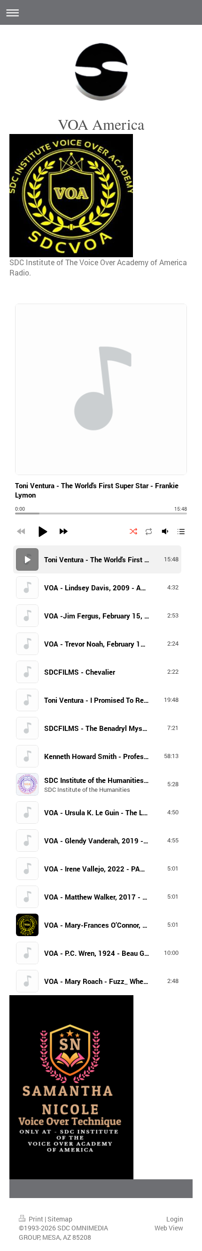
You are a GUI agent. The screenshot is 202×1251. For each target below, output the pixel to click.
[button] (42, 531)
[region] (101, 770)
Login (174, 1218)
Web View (169, 1227)
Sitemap (59, 1218)
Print (36, 1218)
